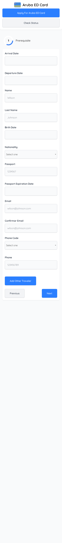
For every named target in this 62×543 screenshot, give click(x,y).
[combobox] (31, 154)
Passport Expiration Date (19, 183)
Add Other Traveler (20, 280)
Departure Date (14, 73)
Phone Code (11, 238)
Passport (10, 164)
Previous (15, 293)
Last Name (11, 110)
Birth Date (10, 127)
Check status (31, 22)
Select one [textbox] (12, 154)
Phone (8, 257)
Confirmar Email (14, 220)
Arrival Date (12, 53)
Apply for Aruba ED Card (31, 12)
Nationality (11, 147)
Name (8, 90)
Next (49, 293)
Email (8, 201)
